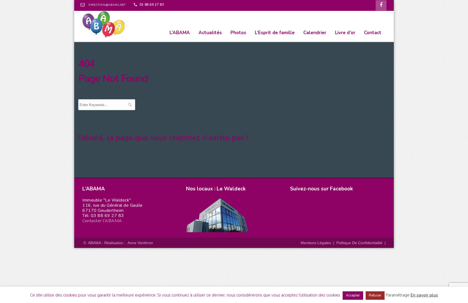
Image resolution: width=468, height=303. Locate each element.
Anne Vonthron (140, 243)
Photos (238, 33)
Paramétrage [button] (398, 295)
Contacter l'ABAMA (102, 221)
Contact (372, 33)
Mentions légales (316, 243)
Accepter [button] (353, 295)
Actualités (210, 33)
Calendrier (314, 33)
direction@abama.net (107, 5)
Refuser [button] (375, 295)
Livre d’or (345, 33)
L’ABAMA (180, 33)
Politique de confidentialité (359, 243)
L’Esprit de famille (275, 33)
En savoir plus (424, 295)
